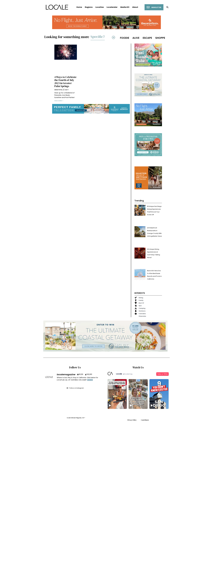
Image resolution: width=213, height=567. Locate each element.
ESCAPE (147, 38)
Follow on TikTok (162, 374)
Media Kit (124, 7)
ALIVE (135, 38)
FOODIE (124, 38)
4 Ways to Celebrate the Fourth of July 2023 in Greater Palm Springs (65, 81)
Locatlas (99, 7)
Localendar (112, 7)
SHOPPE (160, 38)
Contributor (145, 420)
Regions (89, 7)
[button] (167, 7)
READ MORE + (58, 101)
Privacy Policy (132, 420)
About (135, 7)
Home (79, 7)
